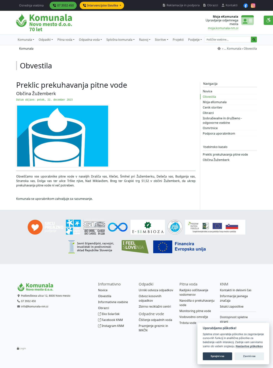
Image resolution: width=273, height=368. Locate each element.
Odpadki (45, 40)
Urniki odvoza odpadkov (156, 290)
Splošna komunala (119, 40)
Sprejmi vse (217, 356)
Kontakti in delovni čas (235, 290)
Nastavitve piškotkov (249, 346)
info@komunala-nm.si (34, 306)
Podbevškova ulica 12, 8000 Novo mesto (45, 295)
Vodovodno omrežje (193, 317)
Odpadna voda (89, 40)
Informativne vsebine (113, 302)
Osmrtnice (210, 128)
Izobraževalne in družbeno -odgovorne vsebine (222, 120)
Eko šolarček (110, 314)
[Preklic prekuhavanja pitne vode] (62, 136)
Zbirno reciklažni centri (155, 306)
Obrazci (212, 5)
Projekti (178, 40)
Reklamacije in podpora (183, 5)
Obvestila (209, 97)
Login (23, 348)
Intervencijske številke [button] (102, 5)
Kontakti (231, 5)
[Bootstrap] (37, 287)
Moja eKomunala (215, 102)
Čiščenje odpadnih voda (155, 320)
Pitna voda (64, 40)
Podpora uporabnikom (219, 133)
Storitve (160, 40)
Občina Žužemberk (216, 160)
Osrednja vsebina (31, 5)
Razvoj (143, 40)
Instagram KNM (112, 326)
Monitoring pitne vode (195, 311)
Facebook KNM (112, 320)
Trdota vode (187, 323)
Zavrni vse (249, 356)
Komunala (25, 40)
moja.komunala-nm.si (223, 28)
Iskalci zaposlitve (231, 306)
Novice (207, 91)
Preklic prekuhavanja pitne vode (225, 154)
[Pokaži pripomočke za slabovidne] (268, 20)
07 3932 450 (65, 5)
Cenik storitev (212, 107)
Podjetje (194, 40)
